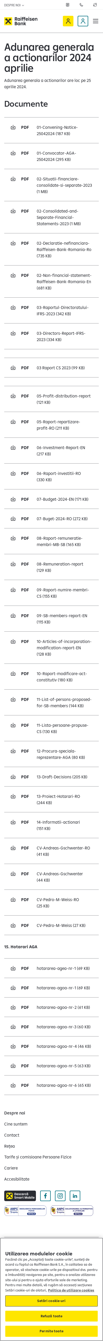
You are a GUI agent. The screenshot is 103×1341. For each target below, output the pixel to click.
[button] (95, 21)
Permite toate (51, 1331)
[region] (51, 1289)
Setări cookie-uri (51, 1301)
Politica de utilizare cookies (71, 1290)
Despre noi (12, 5)
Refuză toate (52, 1316)
